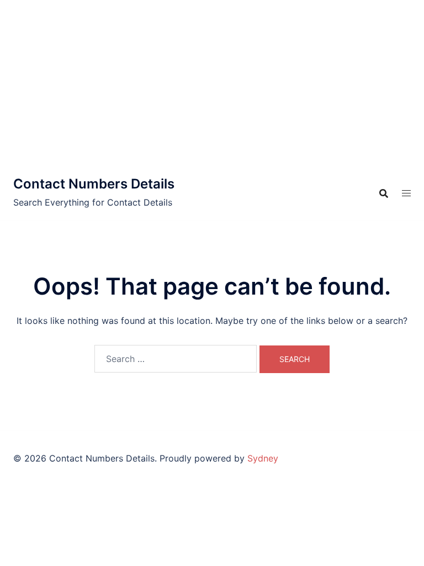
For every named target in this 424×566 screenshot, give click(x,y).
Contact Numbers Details (93, 184)
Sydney (262, 458)
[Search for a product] (383, 193)
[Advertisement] (212, 83)
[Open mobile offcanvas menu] (406, 193)
